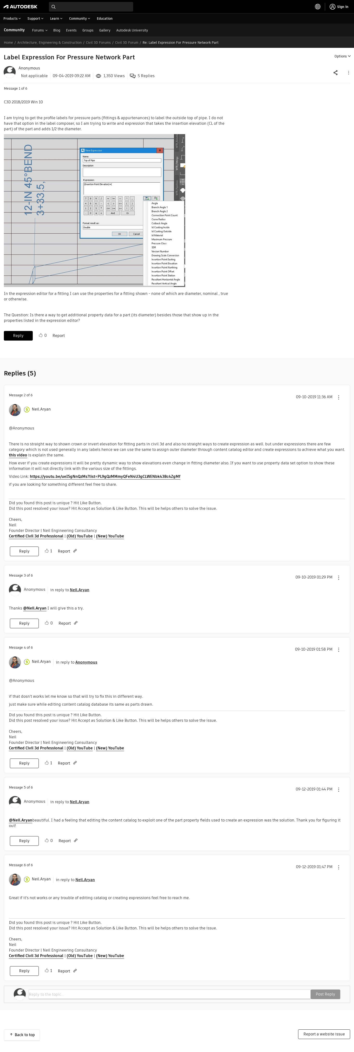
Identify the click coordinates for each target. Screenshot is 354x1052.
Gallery (105, 30)
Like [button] (41, 335)
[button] (348, 72)
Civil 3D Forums (98, 42)
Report (58, 335)
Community (14, 30)
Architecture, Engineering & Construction (49, 42)
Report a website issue (324, 1034)
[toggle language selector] (318, 7)
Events (71, 30)
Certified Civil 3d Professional (36, 536)
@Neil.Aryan (34, 608)
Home (8, 42)
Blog (56, 30)
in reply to (69, 590)
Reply (18, 335)
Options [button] (340, 56)
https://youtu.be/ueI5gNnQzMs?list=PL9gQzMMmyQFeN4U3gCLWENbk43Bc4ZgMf (105, 476)
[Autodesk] (20, 6)
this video (18, 455)
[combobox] (91, 7)
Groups (87, 30)
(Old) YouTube (80, 536)
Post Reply (325, 994)
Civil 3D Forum (126, 42)
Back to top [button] (25, 1035)
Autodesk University (132, 30)
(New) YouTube (110, 536)
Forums (38, 30)
